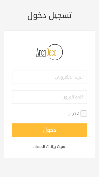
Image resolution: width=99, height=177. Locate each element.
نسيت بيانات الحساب (49, 147)
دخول (49, 130)
